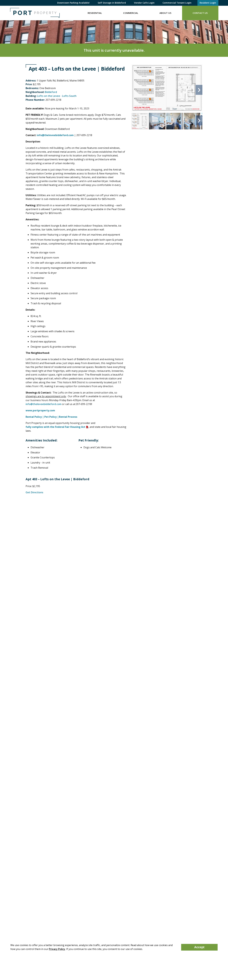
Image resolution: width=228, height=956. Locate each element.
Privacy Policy (57, 949)
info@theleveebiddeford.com (43, 404)
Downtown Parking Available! (73, 2)
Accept (199, 947)
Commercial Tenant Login (177, 2)
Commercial (130, 12)
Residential (95, 12)
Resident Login (208, 2)
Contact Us (200, 12)
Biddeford (51, 92)
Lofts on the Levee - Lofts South (56, 96)
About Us (165, 12)
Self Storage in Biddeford (112, 2)
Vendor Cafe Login (144, 2)
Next (199, 90)
